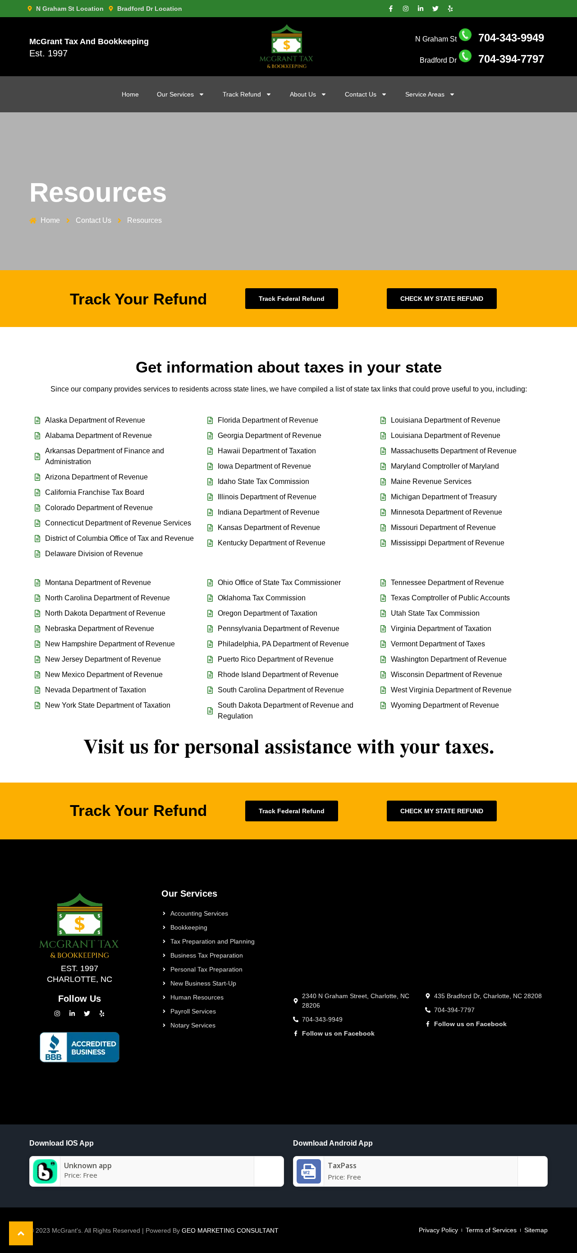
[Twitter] (435, 8)
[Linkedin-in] (420, 8)
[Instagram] (405, 8)
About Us (303, 94)
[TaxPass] (309, 1181)
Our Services (175, 94)
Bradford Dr (482, 60)
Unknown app (88, 1165)
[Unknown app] (45, 1181)
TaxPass (342, 1165)
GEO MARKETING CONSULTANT (230, 1230)
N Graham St (479, 39)
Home (130, 94)
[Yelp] (450, 8)
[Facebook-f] (391, 8)
